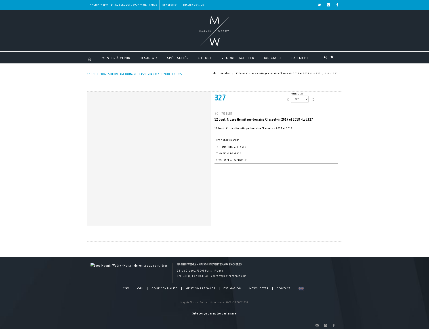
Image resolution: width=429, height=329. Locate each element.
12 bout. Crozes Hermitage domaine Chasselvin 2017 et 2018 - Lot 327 (278, 73)
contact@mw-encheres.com (228, 276)
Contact (284, 288)
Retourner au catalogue (231, 160)
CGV (126, 288)
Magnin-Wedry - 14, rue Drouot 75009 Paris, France (123, 4)
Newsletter (169, 4)
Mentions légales (200, 288)
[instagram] (328, 5)
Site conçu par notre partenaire (214, 313)
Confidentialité (164, 288)
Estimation (232, 288)
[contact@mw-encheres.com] (319, 5)
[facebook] (337, 5)
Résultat (225, 73)
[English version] (300, 288)
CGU (140, 288)
